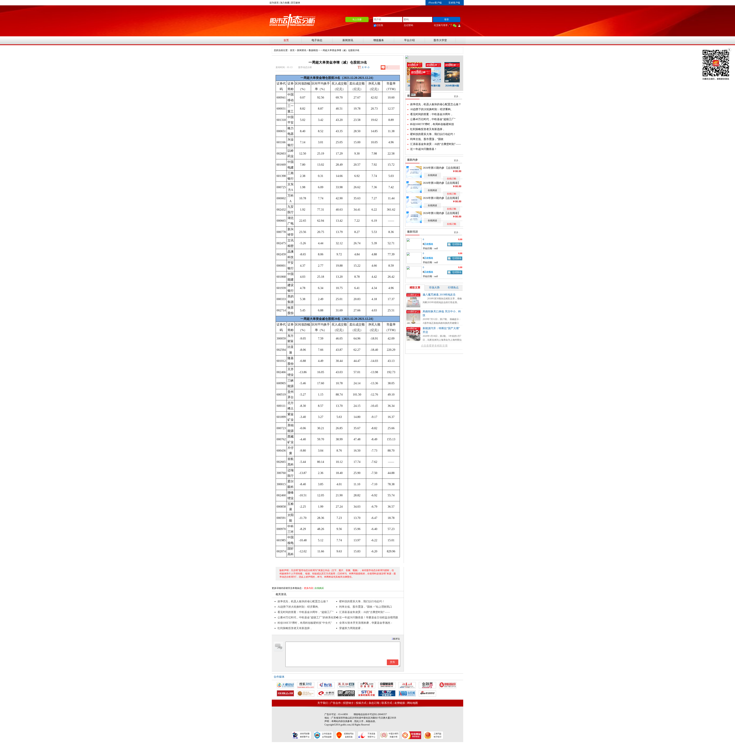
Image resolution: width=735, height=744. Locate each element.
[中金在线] (366, 685)
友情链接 (399, 703)
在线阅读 (432, 175)
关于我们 (322, 703)
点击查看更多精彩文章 (434, 345)
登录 (446, 19)
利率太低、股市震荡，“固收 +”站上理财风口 (365, 606)
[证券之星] (407, 685)
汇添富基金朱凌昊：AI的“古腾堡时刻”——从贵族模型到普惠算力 (364, 613)
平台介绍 (409, 40)
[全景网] (326, 693)
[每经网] (407, 693)
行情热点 (453, 287)
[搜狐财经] (305, 685)
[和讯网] (326, 685)
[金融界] (427, 685)
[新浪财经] (427, 693)
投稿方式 (361, 703)
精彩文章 (415, 287)
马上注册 (357, 19)
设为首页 (274, 2)
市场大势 (434, 287)
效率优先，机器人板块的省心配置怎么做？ (303, 601)
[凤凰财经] (346, 685)
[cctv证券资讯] (386, 693)
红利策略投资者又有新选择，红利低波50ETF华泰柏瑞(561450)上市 (300, 629)
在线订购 (451, 178)
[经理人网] (285, 693)
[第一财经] (346, 693)
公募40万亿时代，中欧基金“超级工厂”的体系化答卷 (308, 617)
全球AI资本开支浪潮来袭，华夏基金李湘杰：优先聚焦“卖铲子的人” (366, 623)
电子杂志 (317, 40)
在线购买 (319, 588)
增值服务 (378, 40)
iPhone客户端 (435, 2)
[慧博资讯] (447, 685)
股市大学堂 (440, 40)
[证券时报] (366, 693)
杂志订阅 (374, 703)
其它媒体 (295, 2)
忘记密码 (408, 25)
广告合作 (335, 703)
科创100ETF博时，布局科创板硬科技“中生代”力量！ (305, 623)
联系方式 (386, 703)
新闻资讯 (347, 40)
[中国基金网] (386, 685)
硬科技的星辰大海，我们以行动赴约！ (362, 601)
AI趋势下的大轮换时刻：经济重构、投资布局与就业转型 (299, 607)
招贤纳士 (348, 703)
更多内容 (308, 588)
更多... (457, 96)
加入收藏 (284, 2)
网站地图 (412, 703)
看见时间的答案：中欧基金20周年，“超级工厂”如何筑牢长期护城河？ (305, 613)
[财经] (305, 693)
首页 (286, 40)
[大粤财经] (285, 685)
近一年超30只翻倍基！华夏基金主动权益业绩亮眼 (368, 617)
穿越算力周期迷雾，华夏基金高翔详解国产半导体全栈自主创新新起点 (368, 629)
